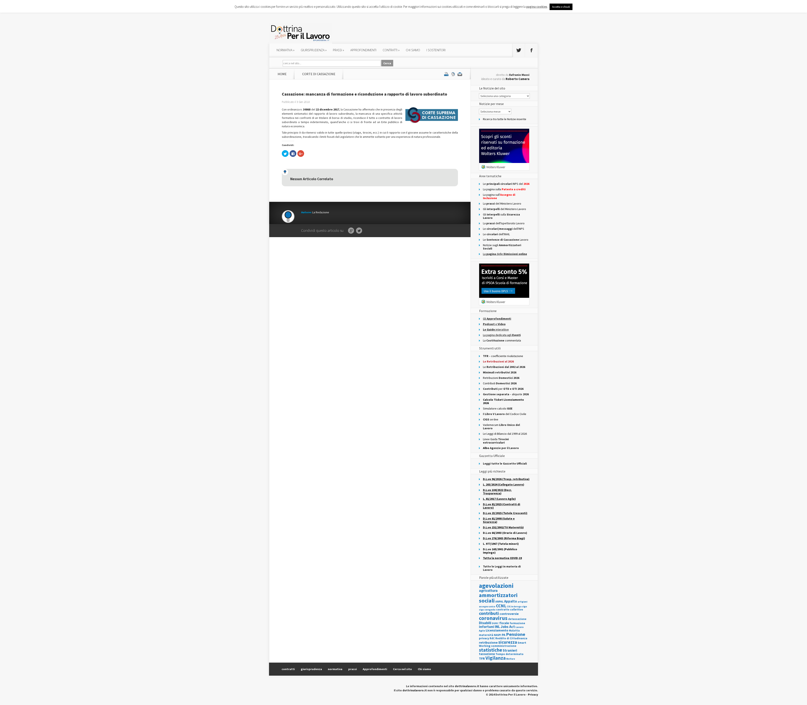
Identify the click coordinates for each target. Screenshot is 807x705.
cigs (481, 609)
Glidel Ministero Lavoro (504, 209)
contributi (489, 613)
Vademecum (501, 426)
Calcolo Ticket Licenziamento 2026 (503, 401)
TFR (482, 658)
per (503, 389)
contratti (391, 50)
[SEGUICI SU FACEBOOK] (531, 50)
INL (497, 626)
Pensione (515, 634)
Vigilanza (495, 658)
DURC (495, 623)
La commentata (502, 340)
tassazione (487, 654)
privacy (484, 638)
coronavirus (493, 618)
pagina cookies (536, 6)
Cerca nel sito (402, 669)
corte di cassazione (318, 74)
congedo (490, 609)
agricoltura (488, 590)
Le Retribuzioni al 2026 (498, 361)
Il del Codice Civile (504, 414)
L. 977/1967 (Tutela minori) (501, 544)
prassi (338, 50)
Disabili (485, 622)
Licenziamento (497, 630)
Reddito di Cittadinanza (511, 638)
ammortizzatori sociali (498, 598)
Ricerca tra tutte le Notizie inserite (504, 119)
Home (282, 74)
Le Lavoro (505, 240)
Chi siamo (413, 50)
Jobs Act (508, 626)
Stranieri (510, 650)
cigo (524, 606)
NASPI (497, 635)
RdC (492, 638)
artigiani (522, 601)
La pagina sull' (499, 196)
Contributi (500, 383)
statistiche (490, 650)
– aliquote (506, 394)
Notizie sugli (502, 246)
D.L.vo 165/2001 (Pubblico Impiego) (500, 550)
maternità (486, 635)
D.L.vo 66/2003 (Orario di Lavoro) (505, 533)
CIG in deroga (514, 606)
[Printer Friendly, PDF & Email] (453, 74)
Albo (501, 448)
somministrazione (503, 646)
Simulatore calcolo (497, 408)
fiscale (504, 623)
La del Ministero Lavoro (502, 203)
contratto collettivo (509, 609)
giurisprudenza (314, 50)
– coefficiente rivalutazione (503, 356)
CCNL (501, 606)
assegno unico (487, 606)
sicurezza (507, 642)
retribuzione (488, 643)
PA (503, 635)
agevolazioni (496, 585)
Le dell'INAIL (496, 234)
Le (504, 367)
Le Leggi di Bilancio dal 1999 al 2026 (505, 434)
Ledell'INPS (503, 229)
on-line (490, 419)
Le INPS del (506, 184)
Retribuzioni (501, 378)
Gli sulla (501, 216)
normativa (285, 50)
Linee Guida (496, 440)
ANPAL (499, 601)
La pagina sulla (504, 189)
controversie (509, 614)
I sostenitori (436, 50)
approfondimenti (363, 50)
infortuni (486, 626)
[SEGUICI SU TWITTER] (518, 50)
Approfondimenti (375, 669)
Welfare (510, 658)
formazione (517, 623)
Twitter (359, 230)
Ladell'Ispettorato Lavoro (504, 223)
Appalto (510, 601)
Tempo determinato (509, 654)
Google (351, 230)
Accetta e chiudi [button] (561, 7)
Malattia (514, 630)
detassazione (517, 619)
